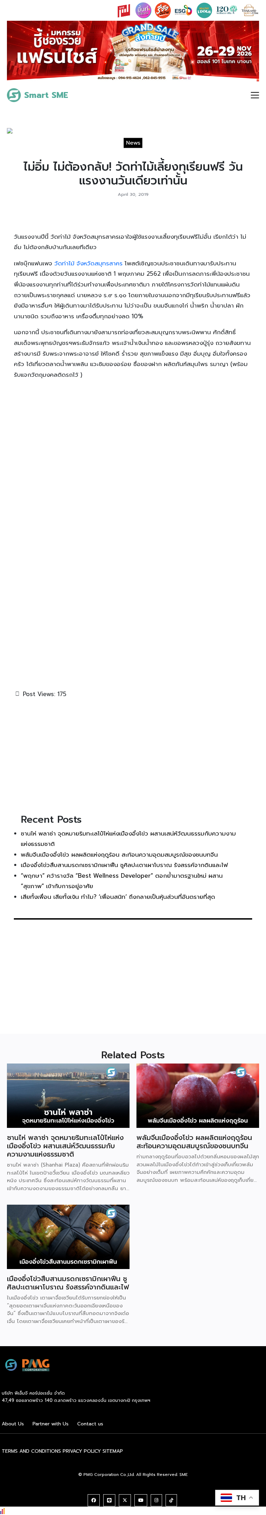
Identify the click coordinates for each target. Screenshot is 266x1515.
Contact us (90, 1423)
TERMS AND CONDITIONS (31, 1451)
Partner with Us (51, 1423)
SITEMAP (113, 1451)
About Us (13, 1423)
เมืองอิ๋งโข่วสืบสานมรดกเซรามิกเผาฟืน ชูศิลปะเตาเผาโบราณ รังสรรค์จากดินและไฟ (124, 864)
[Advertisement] (133, 754)
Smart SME (46, 95)
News (133, 143)
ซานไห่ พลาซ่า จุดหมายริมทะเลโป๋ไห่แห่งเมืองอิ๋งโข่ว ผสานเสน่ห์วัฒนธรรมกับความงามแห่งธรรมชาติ (65, 1145)
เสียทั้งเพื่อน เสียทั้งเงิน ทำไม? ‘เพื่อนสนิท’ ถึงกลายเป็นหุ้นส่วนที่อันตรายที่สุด (118, 896)
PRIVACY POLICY (82, 1451)
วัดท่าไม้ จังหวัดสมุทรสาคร (88, 263)
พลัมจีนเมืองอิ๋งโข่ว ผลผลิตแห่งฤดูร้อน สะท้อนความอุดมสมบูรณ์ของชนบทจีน (119, 854)
